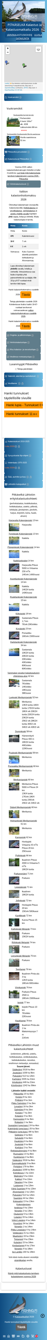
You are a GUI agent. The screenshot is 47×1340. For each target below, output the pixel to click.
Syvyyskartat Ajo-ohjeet (18, 455)
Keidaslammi (18, 1245)
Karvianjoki (20, 837)
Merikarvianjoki (20, 780)
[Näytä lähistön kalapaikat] (28, 1336)
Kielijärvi (19, 1147)
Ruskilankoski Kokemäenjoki (23, 597)
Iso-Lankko (17, 1252)
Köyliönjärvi (16, 1085)
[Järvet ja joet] (18, 1336)
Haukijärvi (19, 1141)
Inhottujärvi (17, 1082)
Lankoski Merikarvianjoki (20, 697)
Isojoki (20, 1002)
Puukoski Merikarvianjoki (20, 753)
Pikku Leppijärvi (18, 1230)
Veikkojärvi (18, 1233)
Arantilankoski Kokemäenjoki (23, 579)
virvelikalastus (16, 211)
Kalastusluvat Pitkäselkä (18, 159)
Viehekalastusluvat (18, 184)
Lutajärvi (18, 1217)
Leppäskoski (20, 887)
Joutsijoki (19, 1144)
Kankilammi (19, 1157)
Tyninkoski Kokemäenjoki (20, 534)
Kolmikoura (18, 1173)
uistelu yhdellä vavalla (19, 214)
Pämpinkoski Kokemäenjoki (20, 547)
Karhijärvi (16, 1079)
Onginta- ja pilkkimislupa (20, 335)
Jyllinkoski (20, 900)
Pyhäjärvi (17, 1166)
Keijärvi (19, 1097)
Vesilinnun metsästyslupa (20, 357)
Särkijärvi (19, 1135)
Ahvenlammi (18, 1192)
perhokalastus (29, 211)
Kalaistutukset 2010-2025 (17, 444)
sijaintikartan (20, 1260)
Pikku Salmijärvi (19, 1103)
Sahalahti (19, 1138)
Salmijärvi (19, 1110)
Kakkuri (18, 1179)
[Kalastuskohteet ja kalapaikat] (13, 1336)
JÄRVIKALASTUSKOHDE (19, 34)
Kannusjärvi (19, 1119)
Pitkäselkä (18, 1094)
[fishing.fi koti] (8, 1336)
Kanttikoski (20, 915)
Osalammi (18, 1214)
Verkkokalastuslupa (18, 342)
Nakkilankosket (20, 561)
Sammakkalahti (19, 1163)
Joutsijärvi (17, 1073)
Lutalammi (18, 1185)
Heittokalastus (30, 208)
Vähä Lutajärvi (18, 1220)
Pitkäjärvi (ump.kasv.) (18, 1132)
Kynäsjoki (20, 629)
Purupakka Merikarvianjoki (20, 766)
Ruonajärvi (18, 1154)
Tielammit (18, 1239)
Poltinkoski (20, 855)
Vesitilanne (12, 383)
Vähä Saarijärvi (18, 1189)
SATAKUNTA (22, 38)
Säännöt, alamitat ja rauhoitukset (22, 376)
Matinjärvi (18, 1176)
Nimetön (18, 1211)
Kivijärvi (19, 1113)
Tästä (26, 294)
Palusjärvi (17, 1076)
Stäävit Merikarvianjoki (20, 807)
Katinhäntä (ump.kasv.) (18, 1129)
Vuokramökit (13, 97)
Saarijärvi (17, 1198)
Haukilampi (20, 1021)
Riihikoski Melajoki (20, 942)
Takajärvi (18, 1182)
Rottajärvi (19, 1122)
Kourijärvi (17, 1223)
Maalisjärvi (18, 1236)
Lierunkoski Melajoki (20, 956)
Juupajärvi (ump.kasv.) (18, 1125)
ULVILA (38, 34)
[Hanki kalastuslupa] (32, 1336)
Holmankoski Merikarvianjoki (23, 821)
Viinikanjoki (20, 987)
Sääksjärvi (17, 1069)
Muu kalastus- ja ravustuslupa (22, 349)
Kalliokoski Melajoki (20, 929)
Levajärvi (18, 1106)
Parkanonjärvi (20, 874)
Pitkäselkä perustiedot (17, 152)
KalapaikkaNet (22, 1317)
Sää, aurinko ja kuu (16, 477)
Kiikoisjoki (20, 614)
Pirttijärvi (19, 1100)
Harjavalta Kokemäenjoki (20, 520)
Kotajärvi (19, 1116)
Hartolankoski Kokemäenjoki (23, 642)
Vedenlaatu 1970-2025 (16, 465)
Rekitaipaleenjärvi (19, 1151)
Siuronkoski (20, 731)
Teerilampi (20, 969)
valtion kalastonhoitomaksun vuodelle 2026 (23, 313)
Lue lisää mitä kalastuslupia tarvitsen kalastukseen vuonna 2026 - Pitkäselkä (24, 176)
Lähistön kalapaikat (16, 484)
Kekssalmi (18, 1201)
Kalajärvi (18, 1242)
